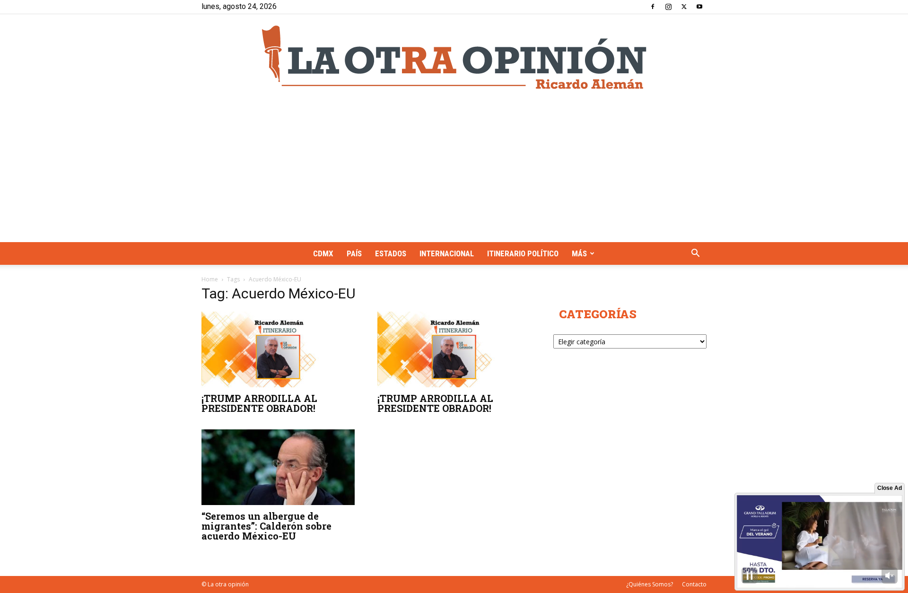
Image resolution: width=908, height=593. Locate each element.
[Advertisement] (454, 171)
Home (209, 279)
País (354, 253)
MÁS (579, 253)
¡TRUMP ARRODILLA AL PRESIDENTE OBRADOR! (259, 403)
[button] (695, 254)
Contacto (694, 584)
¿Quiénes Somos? (649, 584)
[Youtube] (699, 6)
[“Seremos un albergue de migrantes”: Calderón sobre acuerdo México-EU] (278, 467)
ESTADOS (390, 253)
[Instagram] (668, 6)
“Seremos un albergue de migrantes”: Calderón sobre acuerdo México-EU (266, 526)
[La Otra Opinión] (454, 57)
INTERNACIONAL (446, 253)
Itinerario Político (523, 253)
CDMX (323, 253)
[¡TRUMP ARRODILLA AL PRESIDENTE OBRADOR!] (278, 349)
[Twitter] (684, 6)
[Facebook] (653, 6)
